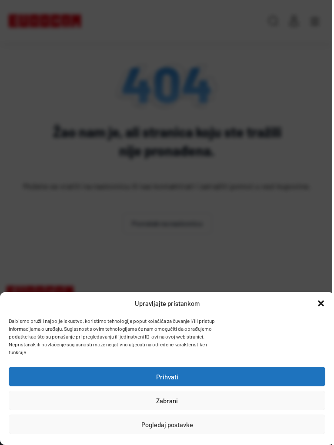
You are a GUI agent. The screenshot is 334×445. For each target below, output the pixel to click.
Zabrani (167, 401)
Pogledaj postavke (167, 424)
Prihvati (167, 377)
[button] (321, 303)
